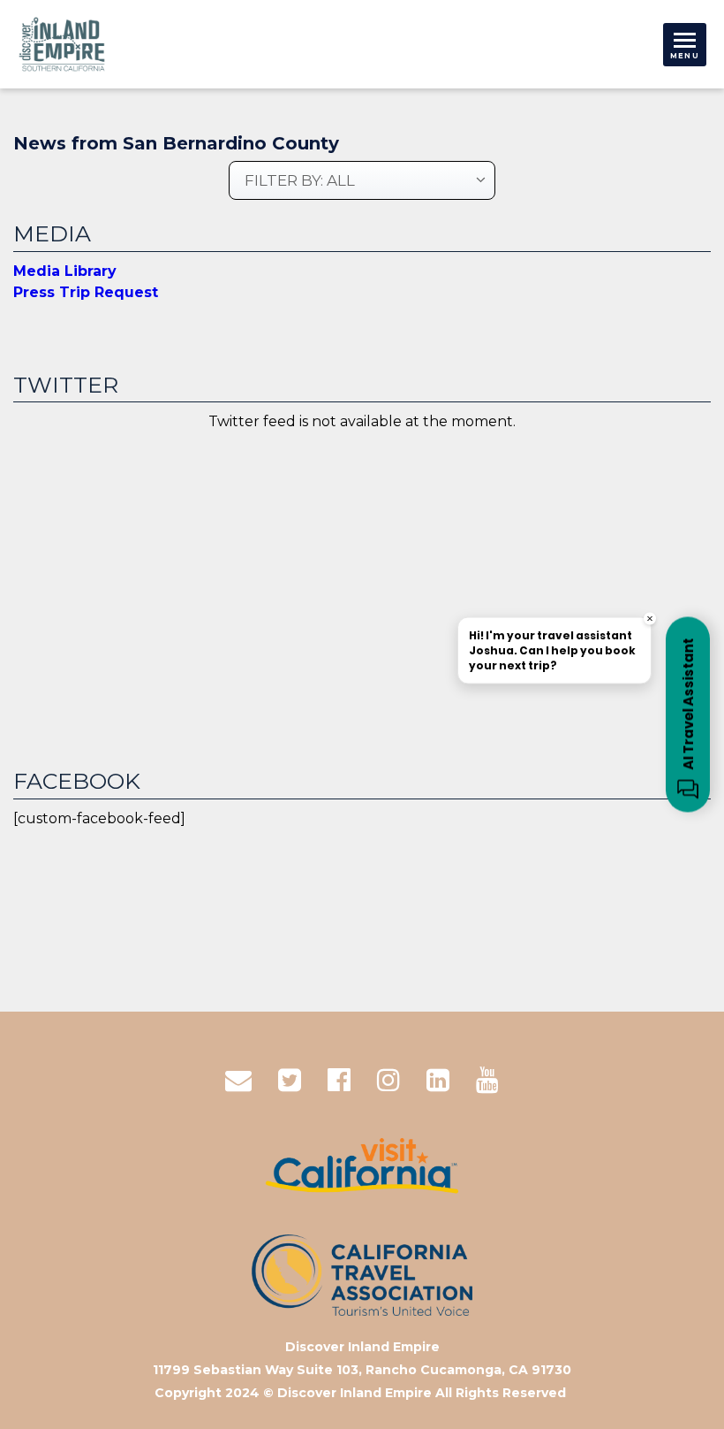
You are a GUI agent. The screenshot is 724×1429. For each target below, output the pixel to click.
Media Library (65, 271)
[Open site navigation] (684, 44)
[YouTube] (487, 1080)
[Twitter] (289, 1080)
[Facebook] (339, 1080)
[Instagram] (388, 1080)
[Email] (238, 1080)
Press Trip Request (85, 292)
